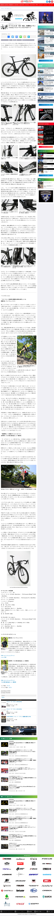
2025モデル (46, 102)
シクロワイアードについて (7, 911)
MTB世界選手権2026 (18, 840)
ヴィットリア (20, 790)
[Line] (20, 37)
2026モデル (40, 102)
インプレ (16, 4)
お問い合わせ (50, 911)
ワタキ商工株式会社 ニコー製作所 (8, 682)
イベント (45, 4)
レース (6, 4)
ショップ (40, 4)
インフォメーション (12, 790)
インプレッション (4, 40)
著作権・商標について (40, 911)
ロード (11, 40)
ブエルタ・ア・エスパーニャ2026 (20, 773)
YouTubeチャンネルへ (46, 146)
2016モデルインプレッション (28, 40)
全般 (16, 790)
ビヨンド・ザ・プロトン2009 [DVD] (14, 701)
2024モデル (51, 102)
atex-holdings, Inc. (26, 914)
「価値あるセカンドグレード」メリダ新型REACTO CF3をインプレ (48, 97)
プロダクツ (11, 4)
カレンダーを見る (45, 175)
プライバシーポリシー (20, 911)
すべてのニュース (8, 8)
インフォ (27, 4)
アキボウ (21, 805)
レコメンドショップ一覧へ (46, 60)
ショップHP (3, 657)
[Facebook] (16, 37)
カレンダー (51, 4)
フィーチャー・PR (33, 4)
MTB (12, 840)
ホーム (3, 8)
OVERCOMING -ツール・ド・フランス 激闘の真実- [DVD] (19, 716)
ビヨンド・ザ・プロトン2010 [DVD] (14, 709)
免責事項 (30, 911)
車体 (24, 805)
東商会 (14, 40)
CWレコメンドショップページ (7, 655)
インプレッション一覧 (46, 104)
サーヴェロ (19, 40)
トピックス (22, 4)
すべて (2, 4)
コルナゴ (17, 805)
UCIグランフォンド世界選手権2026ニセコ (21, 755)
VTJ (24, 790)
